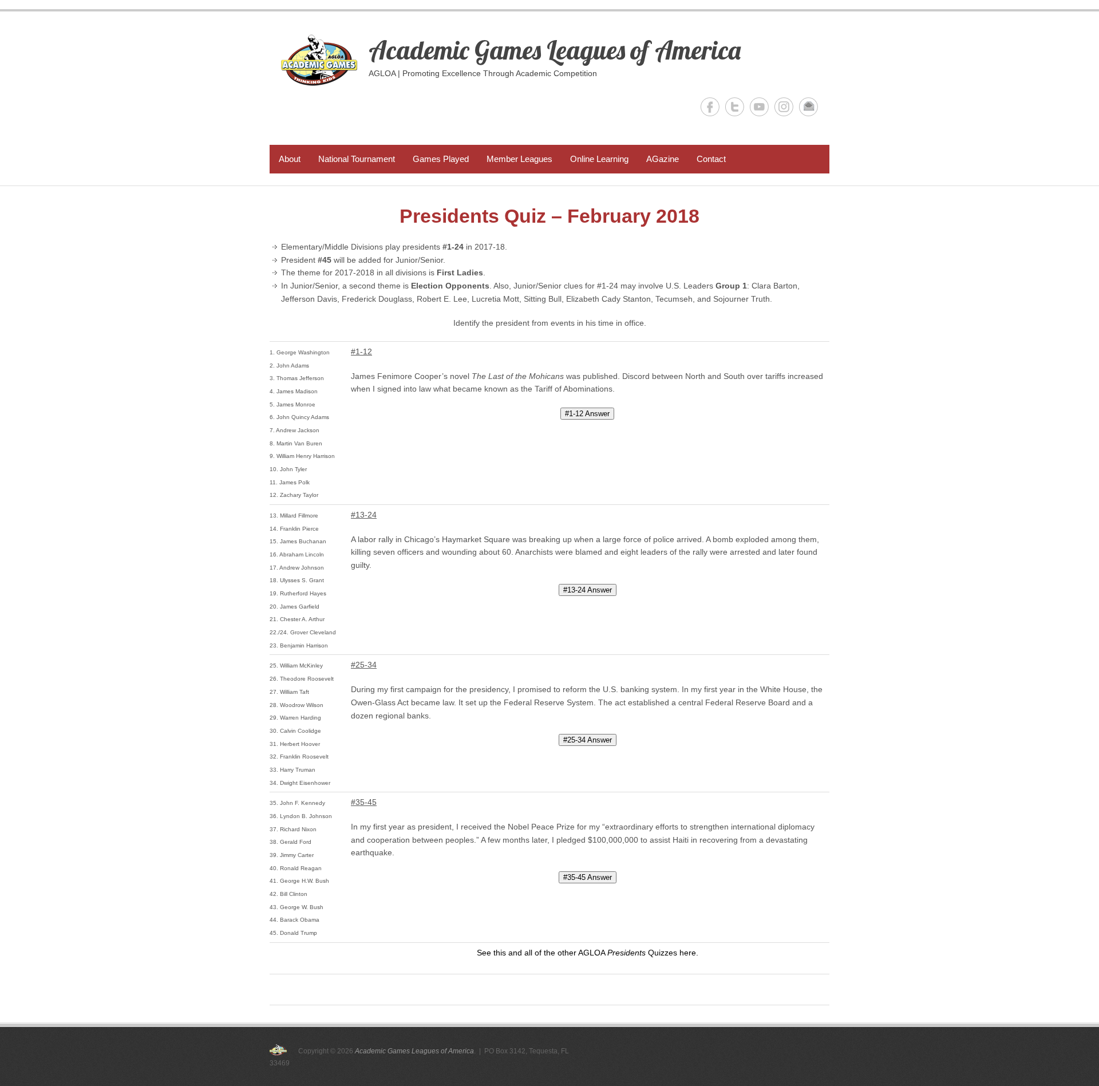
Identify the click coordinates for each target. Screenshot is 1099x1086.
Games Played (441, 159)
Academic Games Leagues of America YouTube (759, 106)
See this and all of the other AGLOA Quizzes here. (587, 952)
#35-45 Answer (587, 877)
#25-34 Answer (587, 740)
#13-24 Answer (587, 590)
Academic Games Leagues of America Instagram (783, 106)
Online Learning (599, 159)
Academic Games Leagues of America (555, 50)
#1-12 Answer (587, 413)
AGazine (662, 159)
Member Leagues (519, 159)
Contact (711, 159)
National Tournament (356, 159)
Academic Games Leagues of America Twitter (734, 106)
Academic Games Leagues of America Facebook (710, 106)
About (290, 159)
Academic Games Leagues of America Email (808, 106)
